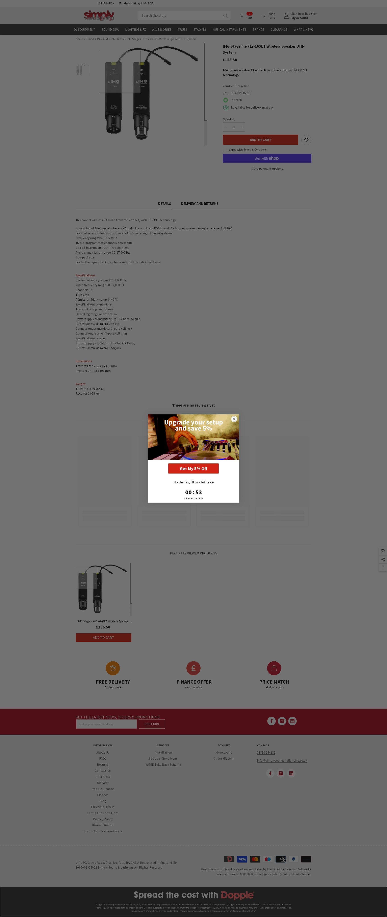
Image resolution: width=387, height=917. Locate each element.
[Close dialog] (234, 419)
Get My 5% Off (193, 468)
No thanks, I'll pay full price (193, 482)
